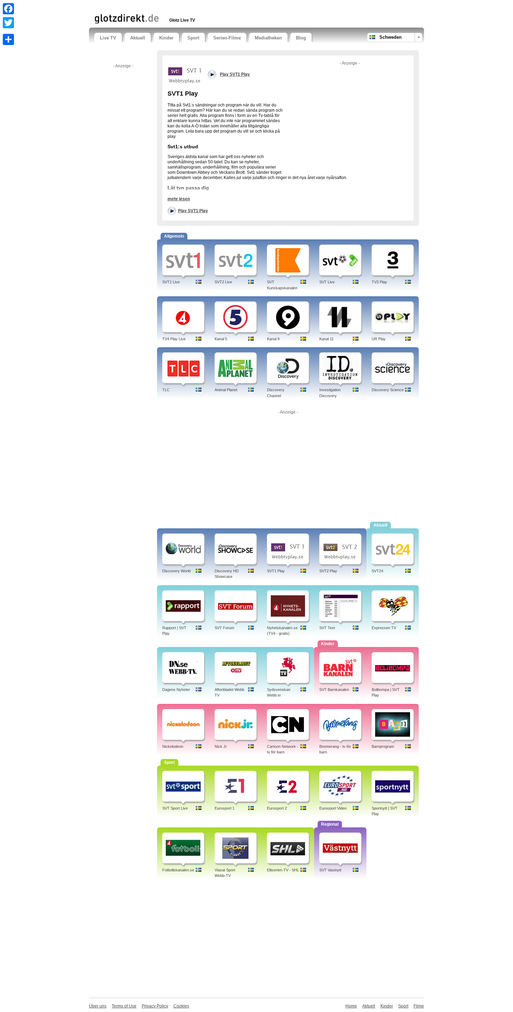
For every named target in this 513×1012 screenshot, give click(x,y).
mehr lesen (179, 198)
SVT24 (377, 571)
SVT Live (327, 282)
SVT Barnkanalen (334, 689)
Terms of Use (124, 1006)
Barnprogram (383, 746)
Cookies (181, 1006)
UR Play (379, 339)
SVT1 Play (276, 571)
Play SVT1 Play (193, 210)
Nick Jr (221, 746)
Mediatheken (268, 37)
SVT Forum (224, 628)
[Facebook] (8, 9)
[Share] (8, 39)
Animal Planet (226, 390)
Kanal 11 (326, 339)
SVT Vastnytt (330, 870)
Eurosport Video (333, 808)
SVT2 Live (223, 282)
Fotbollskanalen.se (178, 870)
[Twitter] (8, 23)
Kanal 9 (273, 339)
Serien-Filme (227, 37)
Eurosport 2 (277, 808)
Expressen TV (384, 628)
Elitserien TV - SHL (283, 870)
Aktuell (137, 37)
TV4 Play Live (174, 339)
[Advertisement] (176, 6)
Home (351, 1006)
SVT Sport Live (175, 808)
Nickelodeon (172, 746)
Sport (193, 37)
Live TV (108, 37)
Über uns (97, 1006)
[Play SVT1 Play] (185, 72)
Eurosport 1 (225, 808)
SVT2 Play (328, 571)
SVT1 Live (171, 282)
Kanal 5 (221, 339)
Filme (419, 1006)
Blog (301, 37)
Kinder (166, 37)
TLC (166, 390)
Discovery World (176, 571)
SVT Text (327, 628)
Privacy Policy (155, 1006)
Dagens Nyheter (176, 689)
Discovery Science (388, 390)
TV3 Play (379, 282)
